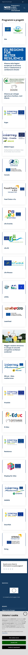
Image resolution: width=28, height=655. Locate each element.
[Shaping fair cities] (14, 466)
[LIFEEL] (14, 287)
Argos (6, 122)
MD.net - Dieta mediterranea (9, 377)
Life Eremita (8, 224)
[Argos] (14, 112)
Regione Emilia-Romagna (7, 1)
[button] (24, 8)
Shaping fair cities (10, 476)
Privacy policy (5, 633)
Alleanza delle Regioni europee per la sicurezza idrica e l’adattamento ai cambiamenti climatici (12, 66)
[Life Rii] (14, 238)
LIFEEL (6, 297)
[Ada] (14, 29)
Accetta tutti (14, 642)
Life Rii (6, 248)
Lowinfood (7, 321)
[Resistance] (14, 441)
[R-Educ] (14, 417)
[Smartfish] (14, 515)
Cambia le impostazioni (14, 647)
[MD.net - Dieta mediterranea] (14, 366)
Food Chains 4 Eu (10, 199)
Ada (5, 39)
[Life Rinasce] (14, 263)
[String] (14, 539)
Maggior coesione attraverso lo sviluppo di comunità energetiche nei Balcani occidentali (14, 349)
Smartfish (7, 525)
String (6, 549)
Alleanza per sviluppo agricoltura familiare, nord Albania (13, 96)
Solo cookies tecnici (14, 638)
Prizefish (7, 403)
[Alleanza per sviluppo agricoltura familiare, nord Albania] (14, 84)
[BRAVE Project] (14, 137)
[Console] (14, 165)
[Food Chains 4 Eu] (14, 189)
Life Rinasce (8, 272)
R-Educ (6, 427)
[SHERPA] (14, 490)
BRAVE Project (9, 147)
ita (22, 1)
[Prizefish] (14, 393)
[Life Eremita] (14, 214)
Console (7, 175)
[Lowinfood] (14, 311)
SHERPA (7, 500)
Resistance (8, 451)
